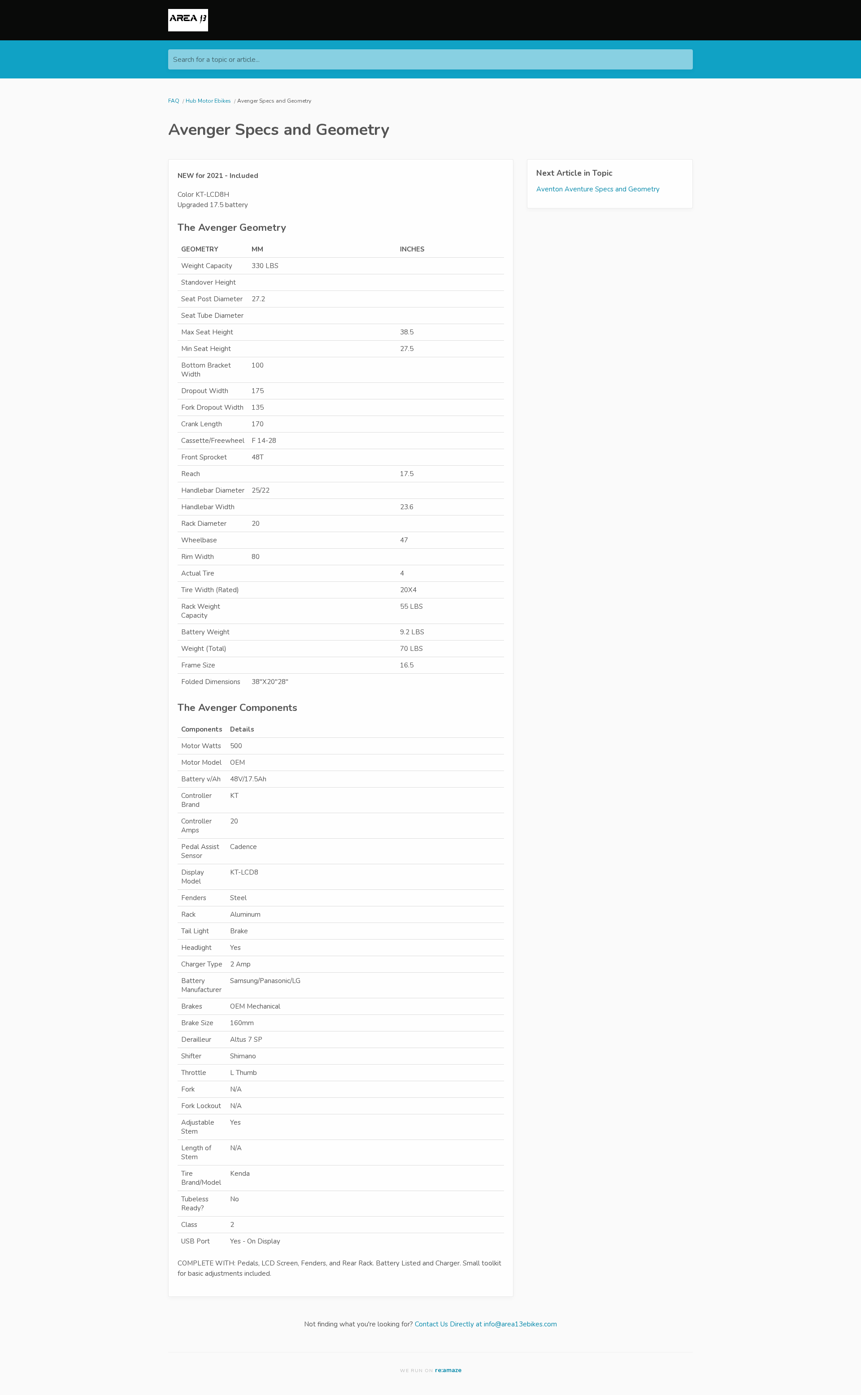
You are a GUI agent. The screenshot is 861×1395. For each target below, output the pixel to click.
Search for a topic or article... (216, 59)
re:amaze (448, 1370)
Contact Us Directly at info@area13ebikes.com (486, 1324)
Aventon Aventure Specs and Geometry (598, 189)
